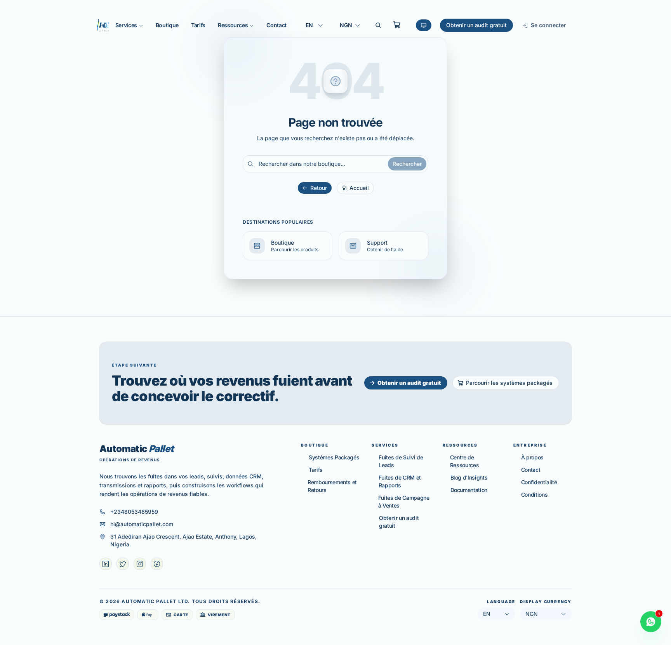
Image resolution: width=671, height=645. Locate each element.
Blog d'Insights (469, 477)
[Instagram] (140, 564)
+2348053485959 (134, 511)
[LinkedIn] (105, 564)
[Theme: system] (423, 25)
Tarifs (198, 25)
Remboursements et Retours (332, 486)
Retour (318, 187)
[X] (122, 564)
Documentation (468, 490)
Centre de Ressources (464, 461)
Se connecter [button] (548, 25)
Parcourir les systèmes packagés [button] (509, 382)
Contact (276, 25)
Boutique (167, 25)
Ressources (233, 25)
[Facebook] (157, 564)
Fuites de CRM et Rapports (400, 481)
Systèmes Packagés (334, 457)
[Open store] (397, 25)
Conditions (534, 494)
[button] (287, 245)
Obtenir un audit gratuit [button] (409, 382)
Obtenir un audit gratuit (476, 25)
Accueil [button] (359, 187)
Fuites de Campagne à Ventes (403, 501)
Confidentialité (539, 482)
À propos (532, 457)
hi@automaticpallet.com (141, 524)
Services (126, 25)
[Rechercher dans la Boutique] (378, 25)
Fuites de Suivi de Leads (401, 461)
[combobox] (315, 25)
